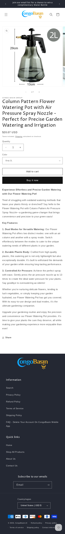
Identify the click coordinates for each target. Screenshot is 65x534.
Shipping (18, 136)
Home (9, 445)
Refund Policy (13, 401)
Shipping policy (33, 527)
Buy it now (32, 180)
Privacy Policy (13, 395)
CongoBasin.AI (21, 523)
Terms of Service (15, 408)
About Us (11, 459)
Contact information (50, 527)
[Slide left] (26, 92)
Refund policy (36, 523)
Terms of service (17, 527)
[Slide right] (39, 92)
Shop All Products (15, 452)
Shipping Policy (14, 415)
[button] (6, 14)
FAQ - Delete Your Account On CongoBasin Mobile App (32, 424)
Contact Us (12, 465)
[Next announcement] (59, 4)
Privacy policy (51, 523)
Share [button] (8, 337)
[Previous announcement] (5, 4)
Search (9, 388)
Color (4, 154)
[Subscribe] (48, 485)
